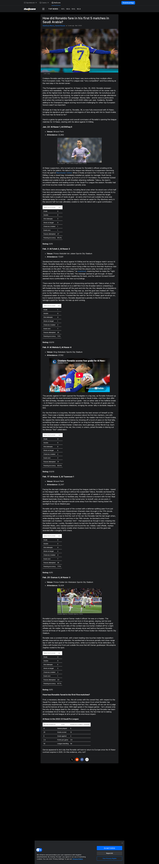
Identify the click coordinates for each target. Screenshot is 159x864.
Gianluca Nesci (48, 26)
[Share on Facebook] (82, 759)
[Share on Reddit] (77, 759)
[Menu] (43, 9)
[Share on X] (72, 759)
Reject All (109, 853)
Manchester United (64, 173)
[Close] (122, 843)
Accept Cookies (109, 848)
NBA (68, 9)
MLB (79, 9)
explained (82, 271)
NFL (63, 9)
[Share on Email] (87, 759)
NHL (73, 9)
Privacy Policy (78, 859)
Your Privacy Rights (109, 858)
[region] (79, 852)
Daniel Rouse (60, 26)
